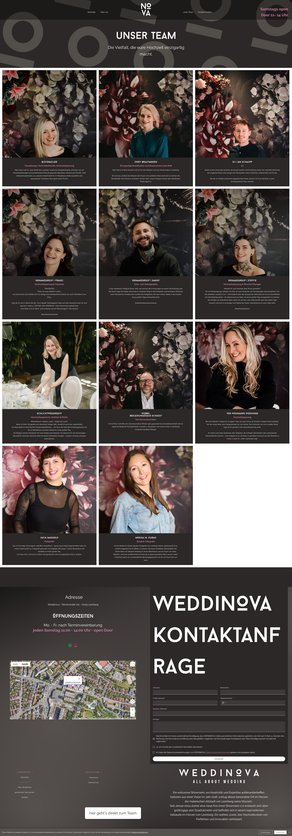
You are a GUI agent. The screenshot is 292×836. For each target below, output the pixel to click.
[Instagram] (76, 645)
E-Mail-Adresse (159, 698)
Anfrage (156, 719)
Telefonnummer (226, 698)
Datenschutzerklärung (139, 832)
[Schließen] (289, 832)
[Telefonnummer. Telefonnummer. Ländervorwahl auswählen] (224, 702)
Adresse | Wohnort (160, 709)
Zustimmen (280, 832)
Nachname (225, 688)
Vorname (157, 688)
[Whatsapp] (70, 645)
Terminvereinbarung (85, 625)
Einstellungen (266, 832)
